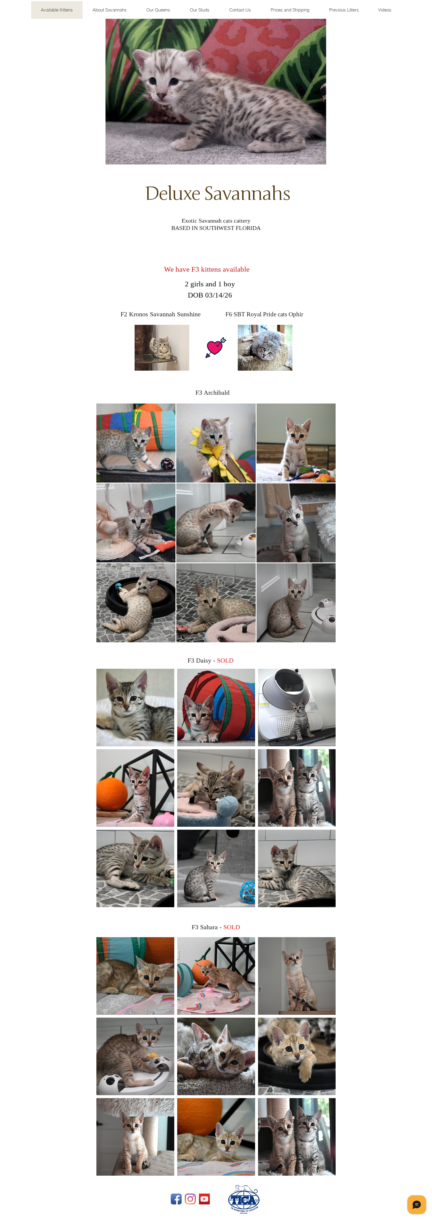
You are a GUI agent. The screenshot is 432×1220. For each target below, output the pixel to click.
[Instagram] (190, 1199)
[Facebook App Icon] (176, 1199)
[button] (343, 10)
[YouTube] (204, 1199)
